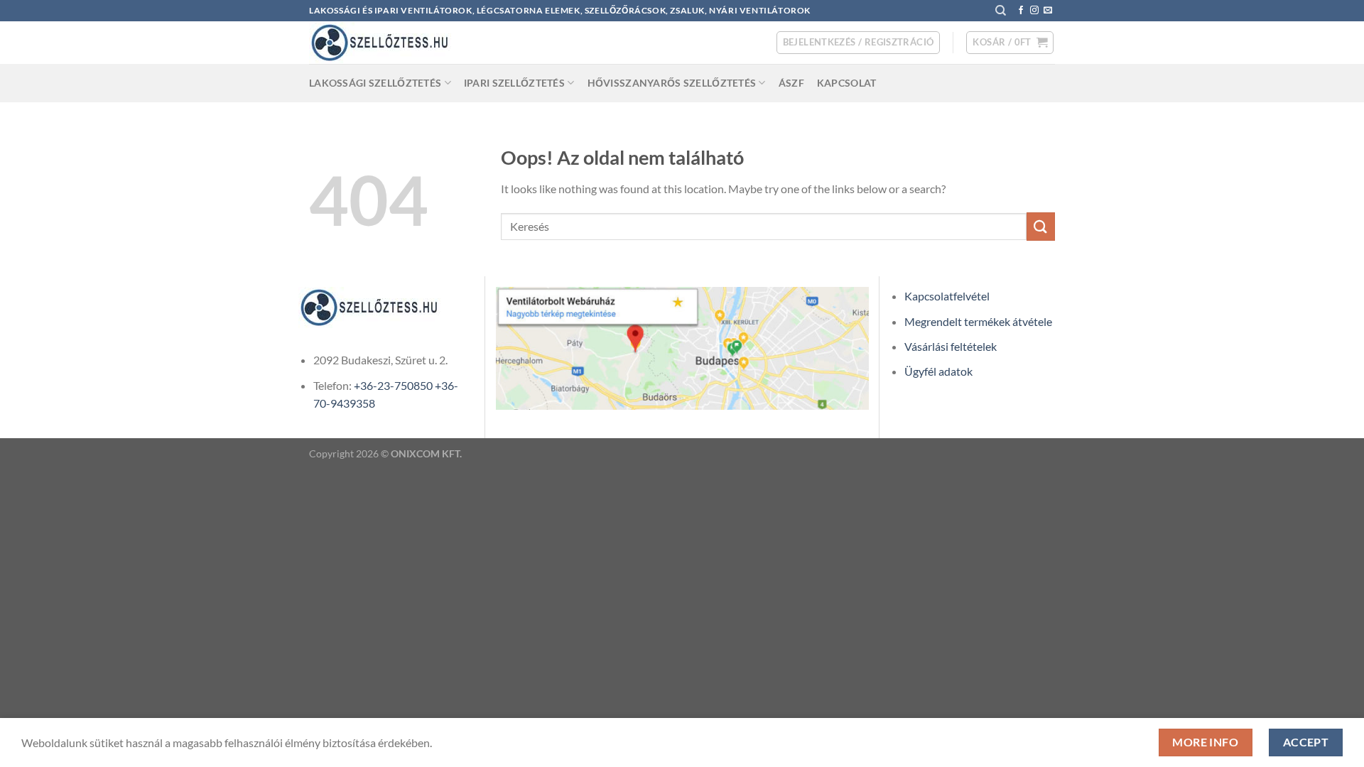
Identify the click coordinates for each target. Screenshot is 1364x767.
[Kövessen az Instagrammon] (1034, 11)
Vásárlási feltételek (950, 346)
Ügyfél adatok (938, 371)
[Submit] (1041, 226)
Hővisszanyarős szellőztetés (672, 83)
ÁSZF (791, 83)
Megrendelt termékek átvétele (978, 321)
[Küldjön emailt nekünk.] (1048, 11)
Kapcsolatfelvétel (947, 296)
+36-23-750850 (393, 385)
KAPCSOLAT (847, 83)
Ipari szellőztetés (514, 83)
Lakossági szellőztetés (375, 83)
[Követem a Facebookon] (1021, 11)
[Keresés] (1000, 11)
